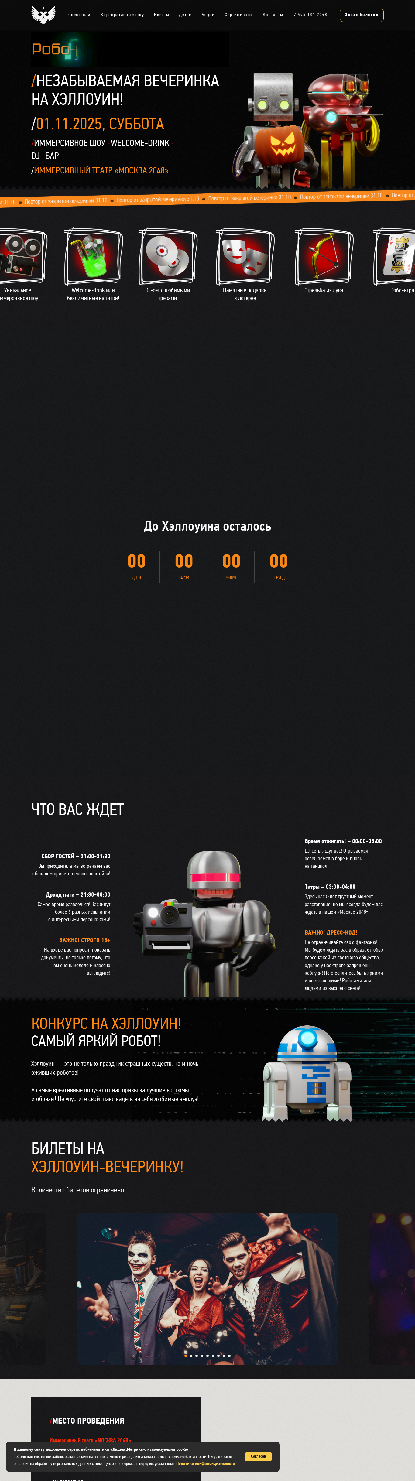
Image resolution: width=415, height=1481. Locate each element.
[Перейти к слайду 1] (185, 1356)
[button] (323, 256)
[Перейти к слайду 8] (224, 1356)
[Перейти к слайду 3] (196, 1356)
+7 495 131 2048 (309, 15)
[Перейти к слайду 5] (207, 1356)
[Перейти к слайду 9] (229, 1356)
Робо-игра (402, 291)
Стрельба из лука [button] (323, 291)
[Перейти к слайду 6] (213, 1356)
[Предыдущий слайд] (11, 1289)
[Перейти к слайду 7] (218, 1356)
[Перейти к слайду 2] (191, 1356)
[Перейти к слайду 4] (202, 1356)
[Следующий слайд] (403, 1289)
